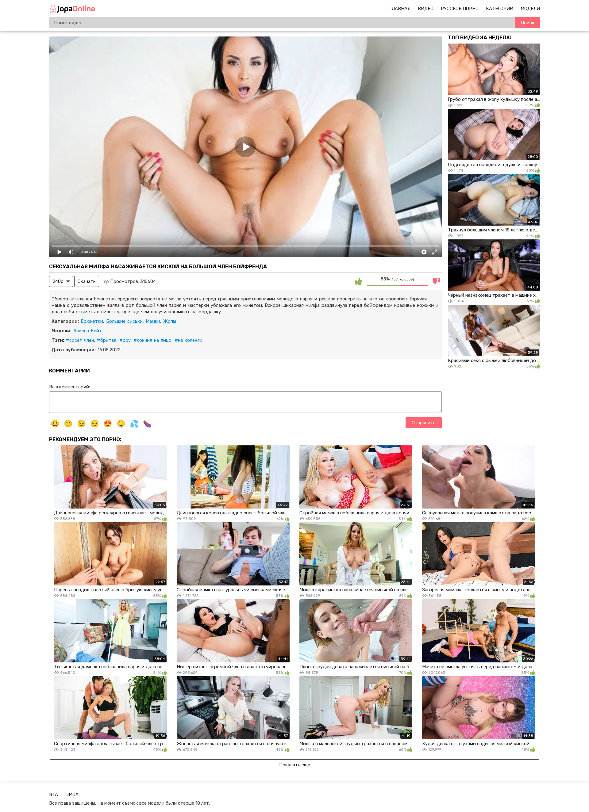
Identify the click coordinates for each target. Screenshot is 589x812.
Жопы (169, 321)
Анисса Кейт (87, 331)
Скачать (87, 281)
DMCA (72, 794)
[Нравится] (358, 281)
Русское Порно (460, 8)
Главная (399, 8)
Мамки (153, 321)
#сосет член (80, 340)
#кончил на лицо (152, 340)
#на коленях (188, 340)
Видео (425, 8)
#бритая (106, 340)
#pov (124, 340)
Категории (499, 8)
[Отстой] (436, 281)
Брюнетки (92, 321)
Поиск (527, 22)
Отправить (424, 422)
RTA (53, 794)
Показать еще (294, 765)
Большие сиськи (124, 321)
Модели (530, 8)
